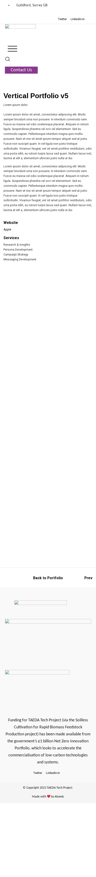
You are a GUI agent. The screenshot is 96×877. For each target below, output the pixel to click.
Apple (7, 229)
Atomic (59, 796)
